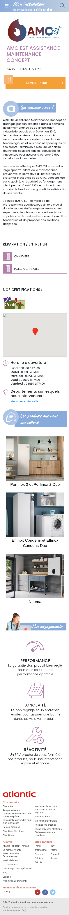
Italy (52, 846)
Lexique (7, 877)
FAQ (5, 872)
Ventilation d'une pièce (46, 806)
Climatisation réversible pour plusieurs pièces (17, 821)
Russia (53, 858)
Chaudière (8, 806)
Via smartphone (42, 816)
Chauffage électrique (13, 831)
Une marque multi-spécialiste (17, 868)
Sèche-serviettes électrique (48, 829)
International (41, 850)
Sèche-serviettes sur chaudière (45, 834)
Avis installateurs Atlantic (15, 881)
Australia (39, 854)
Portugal (54, 854)
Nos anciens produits (45, 825)
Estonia (38, 862)
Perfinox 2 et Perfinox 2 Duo (35, 484)
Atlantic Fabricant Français (16, 846)
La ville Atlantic (10, 864)
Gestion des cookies (13, 907)
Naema (35, 601)
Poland (54, 850)
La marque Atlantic (12, 850)
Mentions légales (11, 910)
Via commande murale (46, 821)
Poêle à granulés (11, 827)
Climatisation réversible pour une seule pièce (17, 815)
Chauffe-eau (9, 835)
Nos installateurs (11, 860)
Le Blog (6, 891)
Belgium (39, 858)
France (38, 846)
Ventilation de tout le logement (45, 811)
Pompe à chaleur (11, 810)
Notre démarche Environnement (11, 855)
